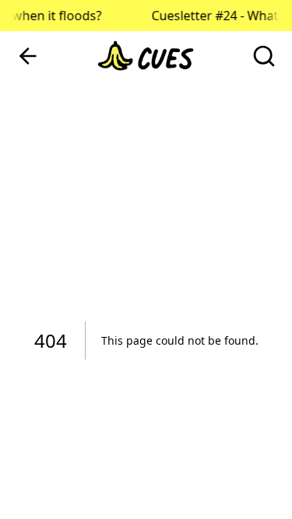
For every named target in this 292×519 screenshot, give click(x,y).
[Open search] (264, 56)
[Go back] (28, 56)
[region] (146, 259)
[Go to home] (146, 56)
